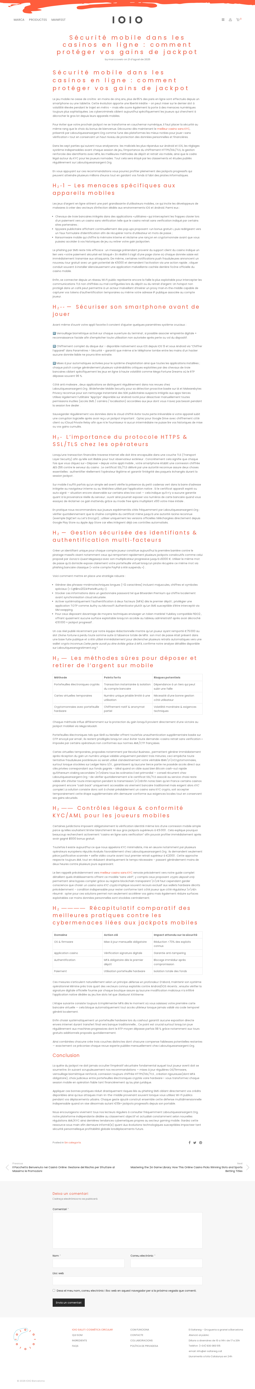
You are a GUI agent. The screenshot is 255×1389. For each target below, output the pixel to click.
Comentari (61, 1209)
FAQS (75, 1346)
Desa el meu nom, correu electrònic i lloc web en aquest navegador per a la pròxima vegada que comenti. (126, 1291)
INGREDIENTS (79, 1340)
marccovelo (115, 59)
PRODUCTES (38, 20)
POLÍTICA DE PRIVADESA (144, 1346)
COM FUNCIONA (139, 1329)
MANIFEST (58, 20)
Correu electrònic (143, 1256)
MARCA (19, 20)
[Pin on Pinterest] (201, 1143)
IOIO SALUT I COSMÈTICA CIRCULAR (92, 1329)
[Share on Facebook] (189, 1143)
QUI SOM (77, 1335)
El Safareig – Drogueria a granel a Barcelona (216, 1329)
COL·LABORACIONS (141, 1340)
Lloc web (58, 1273)
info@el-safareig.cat (209, 1351)
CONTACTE (136, 1335)
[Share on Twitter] (194, 1143)
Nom (57, 1256)
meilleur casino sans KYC (173, 129)
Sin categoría (72, 1142)
